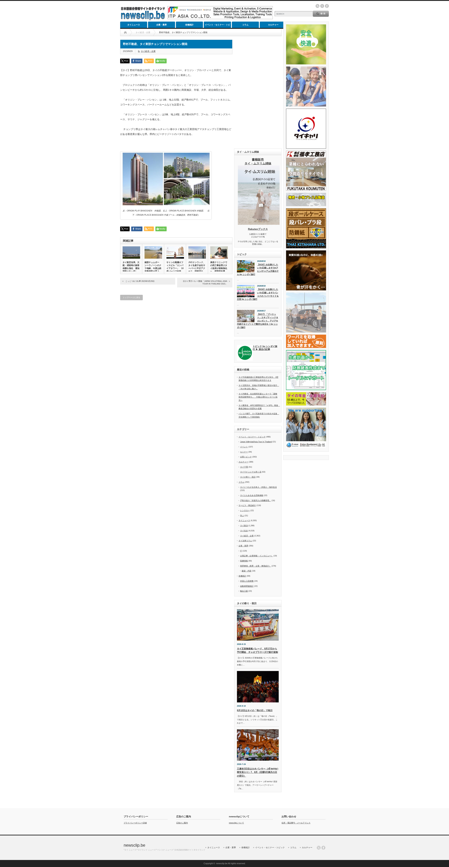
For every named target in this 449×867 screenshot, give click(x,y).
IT (241, 551)
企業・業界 (161, 25)
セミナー (244, 452)
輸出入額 (244, 591)
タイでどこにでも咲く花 (250, 472)
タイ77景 (244, 467)
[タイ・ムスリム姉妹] (258, 223)
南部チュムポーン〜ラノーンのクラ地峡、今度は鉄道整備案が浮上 (153, 267)
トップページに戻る (131, 297)
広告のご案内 (182, 823)
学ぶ (242, 515)
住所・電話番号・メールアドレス (296, 823)
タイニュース (133, 25)
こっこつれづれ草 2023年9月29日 (140, 281)
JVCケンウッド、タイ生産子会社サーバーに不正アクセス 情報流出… (196, 267)
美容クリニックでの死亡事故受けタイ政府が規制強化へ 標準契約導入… (218, 268)
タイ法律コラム (245, 541)
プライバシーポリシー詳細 (135, 823)
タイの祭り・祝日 (248, 477)
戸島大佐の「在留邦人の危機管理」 (255, 500)
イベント (244, 447)
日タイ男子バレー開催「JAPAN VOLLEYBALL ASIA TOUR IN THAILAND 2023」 (205, 282)
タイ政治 (244, 525)
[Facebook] (323, 848)
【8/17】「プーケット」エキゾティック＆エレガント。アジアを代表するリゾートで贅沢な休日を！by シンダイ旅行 (257, 321)
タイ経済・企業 (148, 51)
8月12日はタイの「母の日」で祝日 (255, 710)
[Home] (125, 32)
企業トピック (246, 457)
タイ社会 (244, 531)
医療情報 (244, 561)
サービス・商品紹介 (247, 505)
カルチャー (273, 25)
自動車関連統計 (247, 586)
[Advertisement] (258, 92)
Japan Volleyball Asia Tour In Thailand (256, 442)
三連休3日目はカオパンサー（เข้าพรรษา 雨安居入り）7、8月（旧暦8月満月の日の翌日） (257, 772)
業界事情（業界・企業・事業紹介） (255, 566)
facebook (327, 6)
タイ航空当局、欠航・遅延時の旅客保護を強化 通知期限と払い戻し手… (131, 268)
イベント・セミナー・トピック (217, 26)
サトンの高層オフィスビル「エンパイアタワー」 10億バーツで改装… (175, 267)
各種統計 (189, 25)
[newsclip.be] (143, 19)
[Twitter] (319, 848)
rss (317, 6)
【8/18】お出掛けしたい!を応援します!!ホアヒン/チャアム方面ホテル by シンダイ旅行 (258, 269)
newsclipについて (236, 823)
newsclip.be (134, 845)
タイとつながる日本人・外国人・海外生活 (258, 487)
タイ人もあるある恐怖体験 (251, 495)
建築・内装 (246, 571)
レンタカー (245, 510)
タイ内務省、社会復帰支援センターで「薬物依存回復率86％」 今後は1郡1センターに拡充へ (258, 397)
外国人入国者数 (247, 581)
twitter (322, 6)
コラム (245, 25)
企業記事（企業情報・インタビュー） (256, 556)
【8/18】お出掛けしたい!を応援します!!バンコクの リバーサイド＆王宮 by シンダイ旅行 (258, 294)
